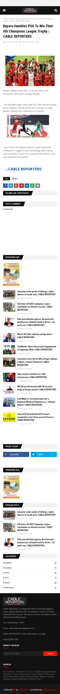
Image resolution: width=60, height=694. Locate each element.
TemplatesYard (24, 690)
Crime (30, 573)
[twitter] (44, 454)
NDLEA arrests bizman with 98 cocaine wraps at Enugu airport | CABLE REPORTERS (36, 388)
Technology (30, 587)
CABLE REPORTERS (13, 42)
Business (30, 568)
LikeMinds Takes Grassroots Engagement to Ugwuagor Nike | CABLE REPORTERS (36, 348)
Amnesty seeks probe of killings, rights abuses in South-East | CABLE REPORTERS (36, 293)
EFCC (30, 578)
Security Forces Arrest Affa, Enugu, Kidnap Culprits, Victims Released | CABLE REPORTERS (37, 362)
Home (5, 19)
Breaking (30, 563)
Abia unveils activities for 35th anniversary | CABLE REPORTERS (32, 375)
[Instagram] (16, 461)
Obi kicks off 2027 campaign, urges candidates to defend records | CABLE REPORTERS (34, 307)
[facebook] (16, 454)
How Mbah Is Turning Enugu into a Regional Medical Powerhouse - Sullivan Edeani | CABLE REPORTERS (36, 402)
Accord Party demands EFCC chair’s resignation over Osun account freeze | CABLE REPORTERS (35, 417)
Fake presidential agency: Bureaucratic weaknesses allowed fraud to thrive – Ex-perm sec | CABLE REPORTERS (36, 322)
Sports (11, 19)
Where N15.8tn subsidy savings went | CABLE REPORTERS (34, 336)
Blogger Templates (49, 690)
